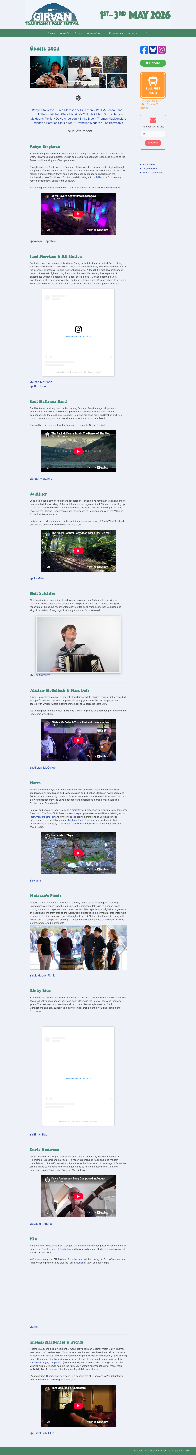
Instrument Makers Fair (42, 816)
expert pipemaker (85, 813)
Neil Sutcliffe (57, 114)
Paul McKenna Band (109, 110)
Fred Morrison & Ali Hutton (75, 110)
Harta (116, 114)
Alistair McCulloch (45, 767)
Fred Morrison (42, 382)
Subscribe (153, 142)
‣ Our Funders (147, 164)
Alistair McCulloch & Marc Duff (89, 114)
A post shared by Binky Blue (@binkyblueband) (78, 1121)
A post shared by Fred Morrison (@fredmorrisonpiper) (78, 372)
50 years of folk (116, 33)
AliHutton (39, 386)
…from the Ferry (152, 101)
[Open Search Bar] (147, 33)
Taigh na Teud (75, 820)
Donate (154, 63)
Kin (70, 123)
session (79, 1262)
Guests (51, 33)
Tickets (78, 33)
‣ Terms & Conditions (151, 172)
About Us (132, 33)
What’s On (64, 33)
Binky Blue (87, 118)
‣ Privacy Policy (148, 168)
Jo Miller (39, 114)
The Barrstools (113, 123)
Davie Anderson (66, 118)
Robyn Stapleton (43, 110)
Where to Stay (93, 33)
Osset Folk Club (43, 1433)
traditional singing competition (46, 1362)
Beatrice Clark (55, 123)
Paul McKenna (42, 478)
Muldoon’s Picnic (41, 118)
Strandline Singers (88, 123)
